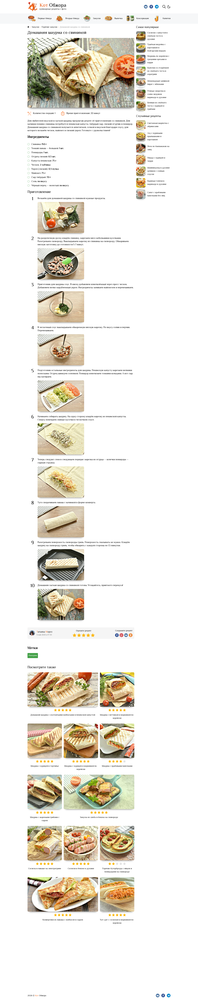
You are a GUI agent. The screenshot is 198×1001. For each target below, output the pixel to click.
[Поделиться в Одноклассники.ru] (130, 635)
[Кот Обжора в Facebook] (151, 6)
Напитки (166, 18)
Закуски (96, 18)
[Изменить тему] (168, 6)
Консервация (142, 18)
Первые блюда (45, 18)
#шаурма (32, 655)
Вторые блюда (72, 18)
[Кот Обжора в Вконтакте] (146, 6)
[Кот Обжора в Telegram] (157, 6)
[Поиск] (164, 6)
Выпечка (118, 18)
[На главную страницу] (28, 27)
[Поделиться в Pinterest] (121, 635)
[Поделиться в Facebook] (117, 635)
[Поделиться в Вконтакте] (126, 635)
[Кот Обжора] (33, 7)
